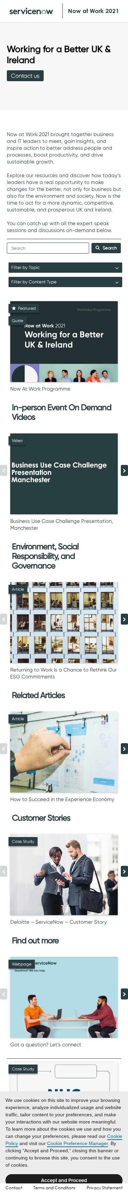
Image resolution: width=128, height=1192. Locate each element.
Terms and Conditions (54, 1188)
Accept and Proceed (64, 1180)
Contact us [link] (25, 75)
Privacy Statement (105, 1188)
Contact (13, 1188)
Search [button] (110, 247)
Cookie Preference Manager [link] (77, 1143)
